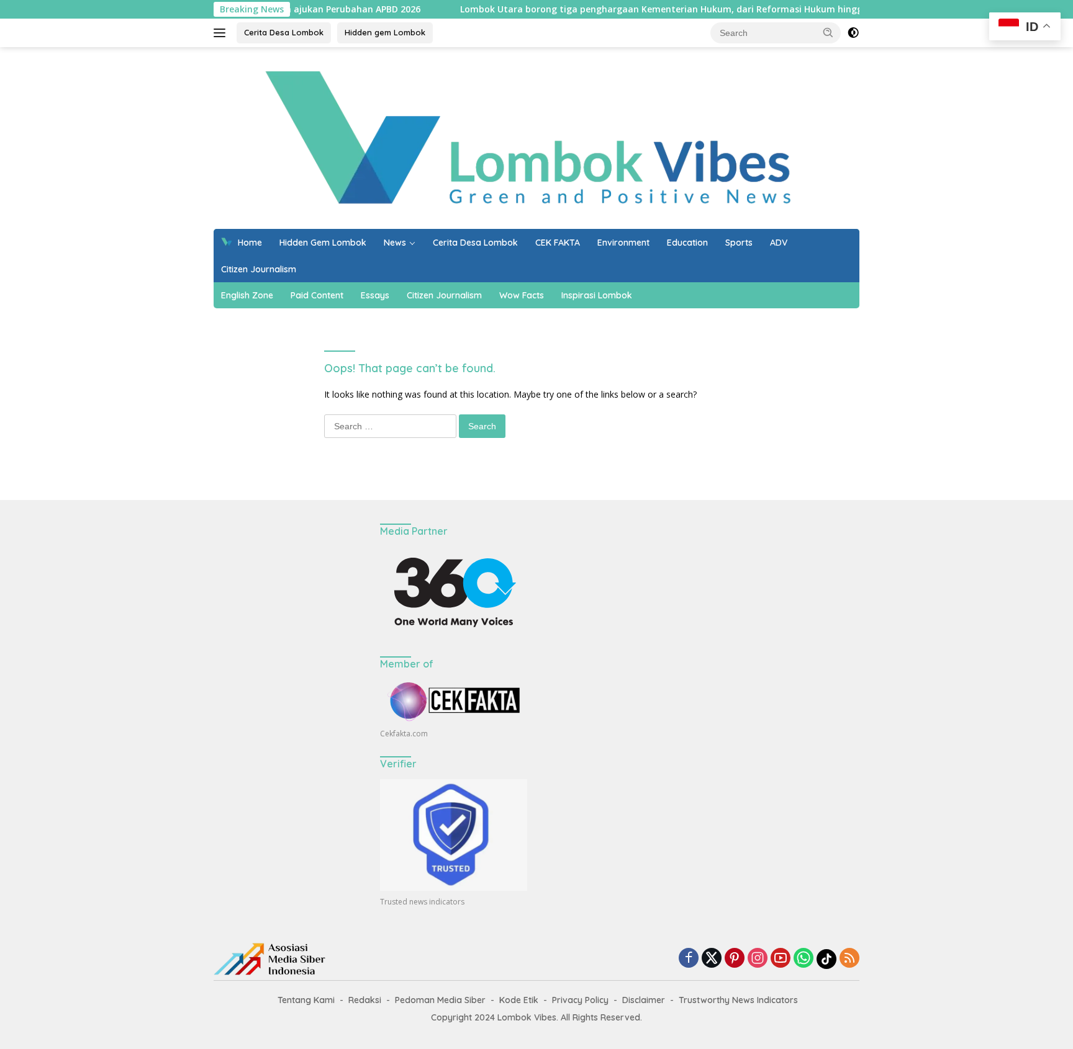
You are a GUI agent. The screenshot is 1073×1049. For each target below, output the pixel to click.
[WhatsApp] (803, 959)
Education (687, 242)
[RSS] (849, 959)
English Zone (247, 295)
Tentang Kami (306, 1000)
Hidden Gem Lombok (322, 242)
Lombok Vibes (526, 1017)
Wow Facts (521, 295)
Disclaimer (643, 1000)
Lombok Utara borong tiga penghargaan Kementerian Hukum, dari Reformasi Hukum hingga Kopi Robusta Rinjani (674, 9)
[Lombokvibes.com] (531, 137)
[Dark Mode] (853, 32)
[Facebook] (689, 959)
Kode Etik (518, 1000)
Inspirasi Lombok (596, 295)
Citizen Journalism (258, 269)
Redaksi (364, 1000)
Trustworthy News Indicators (738, 1000)
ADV (778, 242)
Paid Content (317, 295)
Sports (739, 242)
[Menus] (222, 32)
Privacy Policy (580, 1000)
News (395, 242)
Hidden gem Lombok (385, 32)
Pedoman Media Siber (440, 1000)
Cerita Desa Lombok (284, 32)
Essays (375, 295)
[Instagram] (757, 959)
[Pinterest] (735, 959)
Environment (623, 242)
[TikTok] (826, 959)
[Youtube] (780, 959)
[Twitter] (712, 959)
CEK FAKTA (557, 242)
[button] (828, 32)
